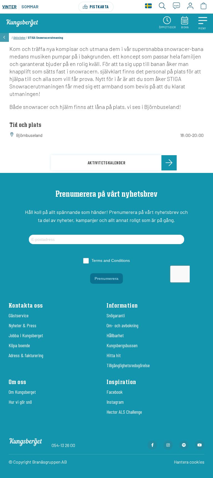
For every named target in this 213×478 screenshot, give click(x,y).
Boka (185, 27)
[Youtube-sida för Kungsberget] (199, 445)
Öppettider (167, 27)
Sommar (30, 6)
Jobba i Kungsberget (26, 335)
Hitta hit (113, 355)
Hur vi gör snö (20, 402)
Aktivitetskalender (106, 162)
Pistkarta (99, 6)
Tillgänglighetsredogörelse (128, 365)
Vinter (9, 6)
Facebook (114, 392)
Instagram (115, 402)
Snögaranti (115, 315)
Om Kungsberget (22, 392)
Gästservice (19, 315)
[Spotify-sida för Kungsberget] (184, 445)
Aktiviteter (19, 37)
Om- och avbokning (122, 325)
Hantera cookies (189, 461)
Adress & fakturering (26, 355)
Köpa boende (19, 345)
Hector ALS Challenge (124, 412)
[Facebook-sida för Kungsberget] (152, 445)
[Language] (148, 6)
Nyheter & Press (22, 325)
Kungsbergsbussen (122, 345)
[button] (202, 23)
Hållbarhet (115, 335)
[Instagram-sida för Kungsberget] (168, 445)
